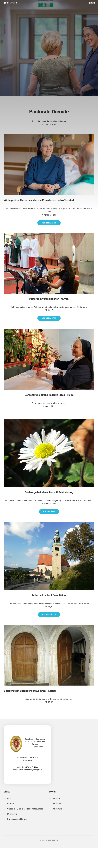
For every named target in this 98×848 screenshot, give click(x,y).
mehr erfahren (49, 223)
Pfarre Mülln (49, 615)
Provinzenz (49, 512)
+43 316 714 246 (11, 3)
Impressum (12, 814)
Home (92, 3)
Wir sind (56, 798)
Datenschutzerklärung (17, 819)
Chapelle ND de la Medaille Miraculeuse (25, 809)
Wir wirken (57, 809)
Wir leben (56, 803)
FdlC (9, 798)
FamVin (10, 803)
